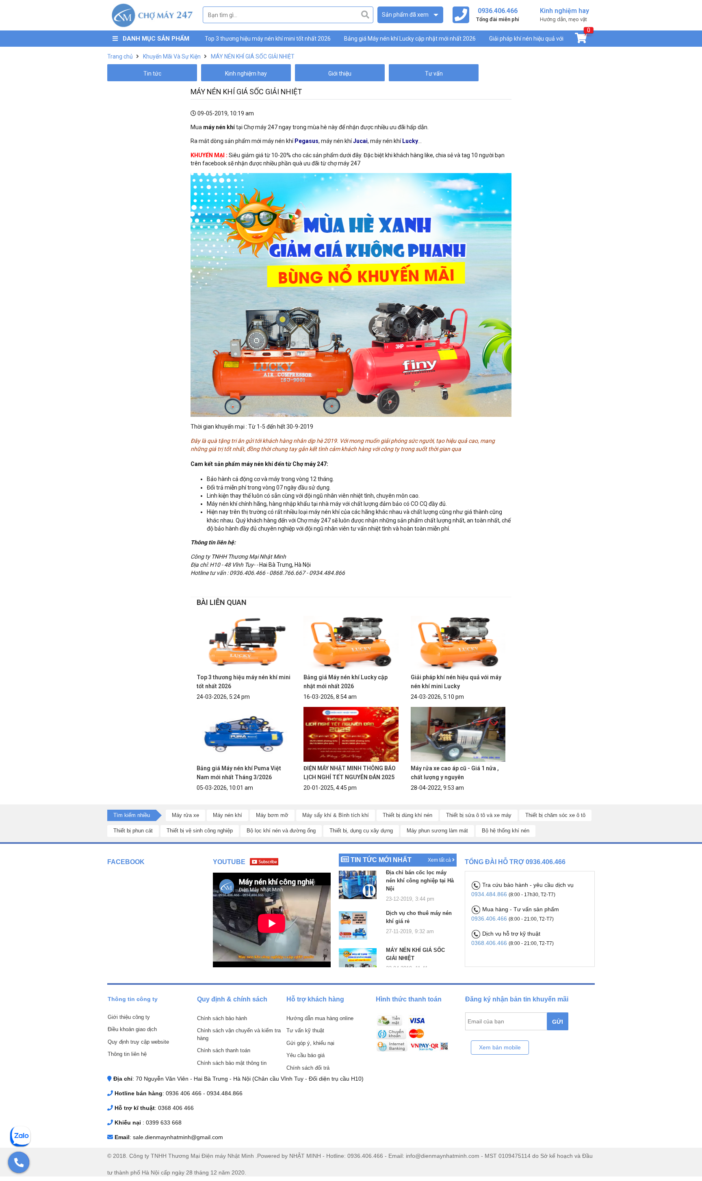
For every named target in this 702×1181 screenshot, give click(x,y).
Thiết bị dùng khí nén (407, 815)
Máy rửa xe (185, 815)
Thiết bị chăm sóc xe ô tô (555, 815)
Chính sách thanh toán (223, 1050)
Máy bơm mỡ (272, 815)
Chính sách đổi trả (307, 1068)
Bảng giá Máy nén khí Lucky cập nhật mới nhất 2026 (410, 38)
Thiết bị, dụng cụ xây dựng (361, 831)
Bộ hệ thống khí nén (505, 831)
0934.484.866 (490, 894)
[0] (581, 40)
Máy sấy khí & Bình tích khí (335, 815)
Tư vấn (434, 73)
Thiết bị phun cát (133, 831)
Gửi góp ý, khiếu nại (310, 1043)
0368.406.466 (490, 943)
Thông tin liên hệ (127, 1054)
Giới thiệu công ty (129, 1017)
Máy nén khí (227, 815)
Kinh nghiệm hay (246, 73)
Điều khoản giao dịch (132, 1029)
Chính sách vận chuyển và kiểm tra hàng (239, 1034)
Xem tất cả (440, 860)
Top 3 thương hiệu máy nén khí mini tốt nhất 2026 (268, 38)
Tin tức (152, 73)
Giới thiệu (339, 73)
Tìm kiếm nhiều (131, 815)
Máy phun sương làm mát (437, 831)
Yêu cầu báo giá (305, 1055)
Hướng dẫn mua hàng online (319, 1018)
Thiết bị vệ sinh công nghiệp (200, 831)
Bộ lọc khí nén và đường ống (281, 831)
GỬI (557, 1021)
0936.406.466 (490, 918)
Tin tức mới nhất (381, 859)
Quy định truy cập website (138, 1042)
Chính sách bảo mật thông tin (231, 1063)
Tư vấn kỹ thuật (305, 1030)
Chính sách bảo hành (222, 1018)
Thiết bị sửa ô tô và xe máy (478, 815)
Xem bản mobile (500, 1047)
